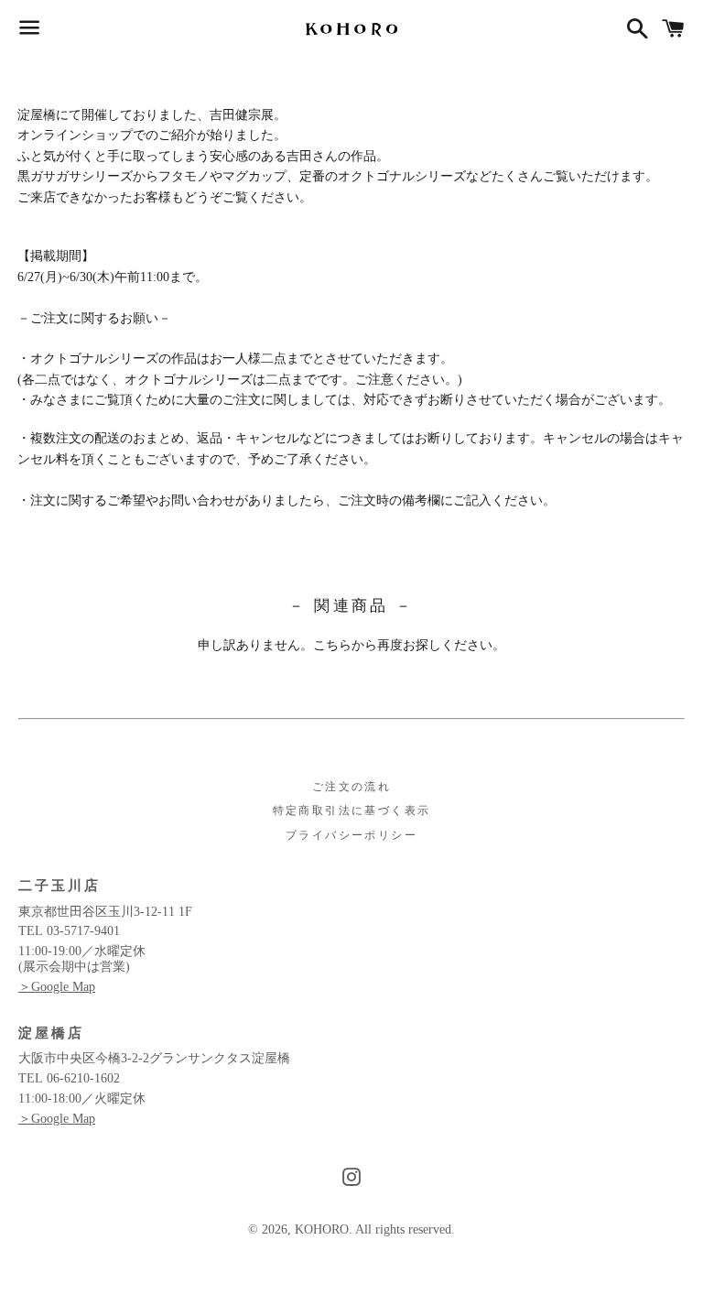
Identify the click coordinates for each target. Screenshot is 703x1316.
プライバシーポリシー (351, 835)
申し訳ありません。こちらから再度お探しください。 (351, 645)
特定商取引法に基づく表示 (352, 810)
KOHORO (322, 1229)
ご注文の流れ (351, 786)
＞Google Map (56, 987)
